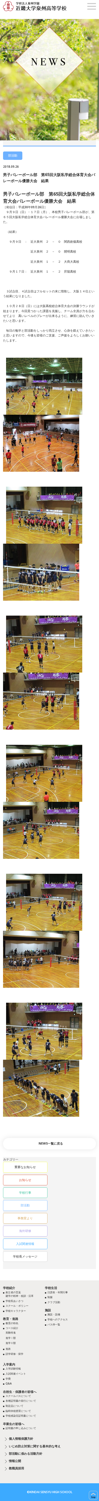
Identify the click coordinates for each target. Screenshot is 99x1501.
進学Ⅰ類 (11, 1338)
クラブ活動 (53, 1302)
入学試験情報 (13, 1368)
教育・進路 (10, 1319)
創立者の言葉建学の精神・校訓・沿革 (20, 1294)
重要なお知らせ (25, 1167)
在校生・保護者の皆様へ (20, 1392)
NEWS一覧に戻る (51, 1143)
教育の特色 (12, 1323)
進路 (8, 1349)
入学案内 (9, 1364)
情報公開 (15, 1461)
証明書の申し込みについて (21, 1428)
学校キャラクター (16, 1311)
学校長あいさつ (14, 1301)
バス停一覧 (53, 1324)
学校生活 (51, 1288)
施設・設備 (53, 1314)
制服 (50, 1297)
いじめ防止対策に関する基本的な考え (35, 1446)
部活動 (25, 1205)
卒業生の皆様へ (13, 1424)
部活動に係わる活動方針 (25, 1454)
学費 (8, 1378)
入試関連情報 (25, 1244)
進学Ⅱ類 (11, 1343)
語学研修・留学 (14, 1354)
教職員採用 (16, 1468)
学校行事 (25, 1192)
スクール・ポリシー (17, 1305)
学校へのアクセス (57, 1319)
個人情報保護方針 (21, 1439)
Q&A (9, 1383)
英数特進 (11, 1332)
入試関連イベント (16, 1373)
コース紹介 (12, 1328)
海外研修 (25, 1231)
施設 (48, 1310)
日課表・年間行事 (57, 1292)
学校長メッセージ (25, 1256)
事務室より (25, 1218)
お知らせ (25, 1180)
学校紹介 (9, 1288)
